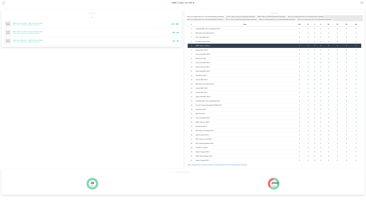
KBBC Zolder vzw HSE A (203, 122)
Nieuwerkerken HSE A (202, 50)
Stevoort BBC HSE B (202, 88)
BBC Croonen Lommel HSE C (204, 139)
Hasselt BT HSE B (201, 109)
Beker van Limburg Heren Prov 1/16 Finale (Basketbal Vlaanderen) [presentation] (205, 16)
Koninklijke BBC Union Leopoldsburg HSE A (208, 101)
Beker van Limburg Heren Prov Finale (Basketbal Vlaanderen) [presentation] (315, 19)
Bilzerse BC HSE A (201, 58)
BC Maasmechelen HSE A (203, 41)
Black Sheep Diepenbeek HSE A (205, 143)
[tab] (205, 16)
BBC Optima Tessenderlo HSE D (205, 33)
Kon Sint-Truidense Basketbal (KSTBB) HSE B (209, 105)
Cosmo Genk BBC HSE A (203, 62)
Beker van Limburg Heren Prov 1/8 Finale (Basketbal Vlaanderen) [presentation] (306, 16)
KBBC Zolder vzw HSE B (203, 45)
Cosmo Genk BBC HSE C (203, 118)
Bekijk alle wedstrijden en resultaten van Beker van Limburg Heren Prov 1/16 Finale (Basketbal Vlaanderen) (217, 165)
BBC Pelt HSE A (200, 113)
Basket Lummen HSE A (202, 135)
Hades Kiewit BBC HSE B (203, 96)
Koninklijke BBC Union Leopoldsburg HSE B (208, 28)
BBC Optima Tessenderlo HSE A (205, 130)
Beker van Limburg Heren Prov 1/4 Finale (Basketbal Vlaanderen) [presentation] (205, 19)
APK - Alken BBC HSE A (203, 37)
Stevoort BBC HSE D (202, 79)
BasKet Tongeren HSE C (202, 160)
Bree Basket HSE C (201, 75)
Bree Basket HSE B (201, 126)
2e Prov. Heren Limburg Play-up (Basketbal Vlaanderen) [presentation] (241, 19)
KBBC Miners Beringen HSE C (204, 156)
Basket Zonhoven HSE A (203, 67)
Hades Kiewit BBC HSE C (203, 71)
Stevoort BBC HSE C (202, 92)
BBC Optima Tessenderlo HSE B (205, 84)
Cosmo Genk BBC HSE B (203, 54)
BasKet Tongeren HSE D (202, 152)
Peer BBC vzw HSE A (202, 147)
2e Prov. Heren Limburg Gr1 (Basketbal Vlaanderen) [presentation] (240, 16)
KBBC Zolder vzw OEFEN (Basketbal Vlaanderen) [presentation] (271, 16)
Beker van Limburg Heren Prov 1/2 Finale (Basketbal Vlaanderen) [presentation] (277, 19)
